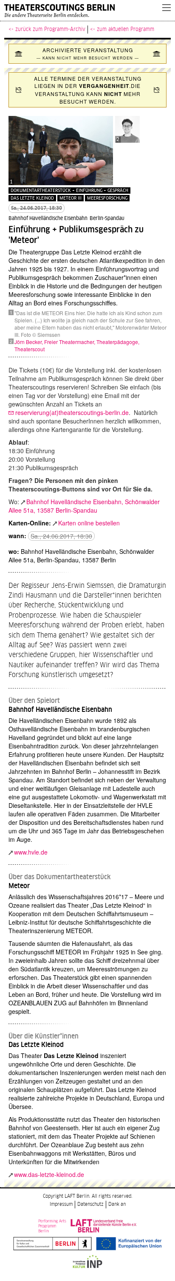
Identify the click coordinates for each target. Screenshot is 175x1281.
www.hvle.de (31, 852)
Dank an (117, 1204)
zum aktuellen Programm (125, 29)
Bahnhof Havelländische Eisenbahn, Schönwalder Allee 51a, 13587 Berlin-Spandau (84, 505)
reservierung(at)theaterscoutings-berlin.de (72, 412)
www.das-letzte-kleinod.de (49, 1174)
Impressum (61, 1204)
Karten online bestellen (89, 523)
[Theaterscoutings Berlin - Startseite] (79, 10)
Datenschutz (90, 1204)
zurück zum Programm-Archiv (50, 29)
